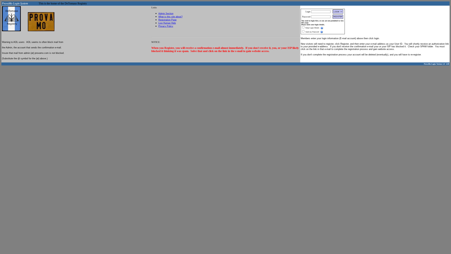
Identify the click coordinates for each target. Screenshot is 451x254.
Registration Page (167, 20)
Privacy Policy (165, 26)
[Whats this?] (321, 28)
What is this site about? (170, 16)
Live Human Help (167, 23)
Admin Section (165, 13)
